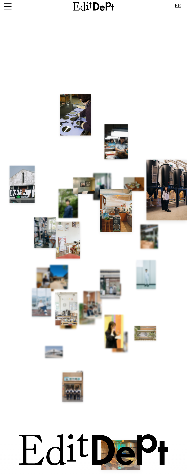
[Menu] (8, 6)
